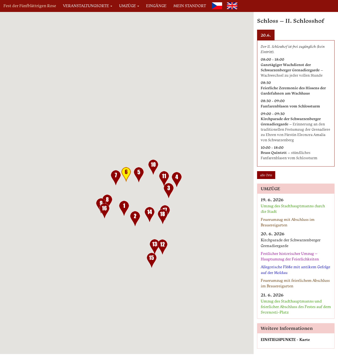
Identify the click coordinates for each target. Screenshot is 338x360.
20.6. (266, 35)
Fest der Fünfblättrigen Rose (29, 5)
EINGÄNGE (156, 5)
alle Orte (266, 175)
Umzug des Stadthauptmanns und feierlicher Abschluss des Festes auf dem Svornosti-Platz (296, 307)
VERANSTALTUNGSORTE (86, 5)
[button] (124, 209)
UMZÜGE (128, 5)
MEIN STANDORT (189, 5)
